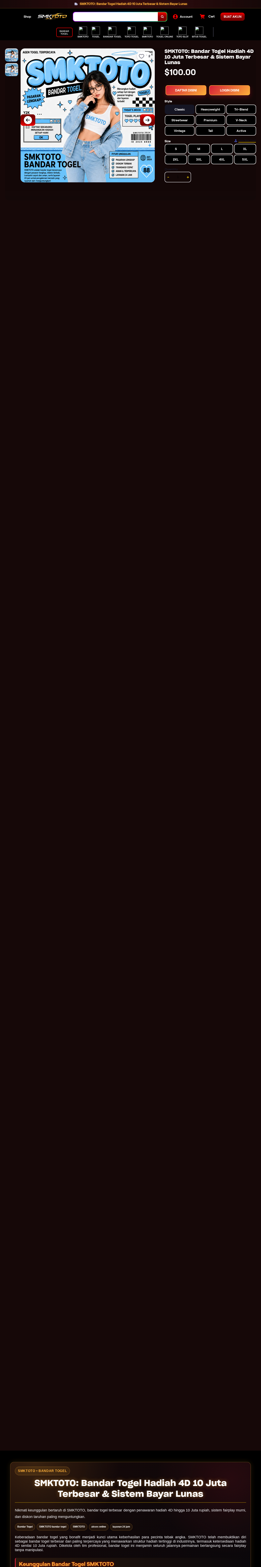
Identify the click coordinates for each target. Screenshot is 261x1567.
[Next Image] (147, 120)
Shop (27, 16)
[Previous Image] (28, 120)
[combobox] (115, 16)
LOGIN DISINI (229, 90)
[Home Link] (52, 17)
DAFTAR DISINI (186, 90)
